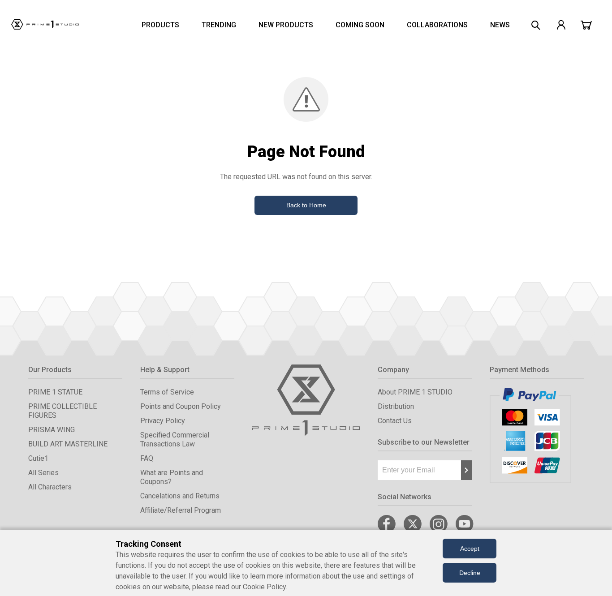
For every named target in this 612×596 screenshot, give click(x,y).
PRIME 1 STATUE (55, 392)
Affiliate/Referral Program (180, 510)
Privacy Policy (162, 420)
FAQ (146, 458)
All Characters (50, 487)
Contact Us (395, 420)
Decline (469, 572)
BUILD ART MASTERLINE (68, 444)
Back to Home (306, 205)
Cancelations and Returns (180, 496)
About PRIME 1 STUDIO (415, 392)
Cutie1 (38, 458)
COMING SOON (360, 25)
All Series (43, 472)
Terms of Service (167, 392)
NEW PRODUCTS (286, 25)
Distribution (396, 406)
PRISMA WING (51, 429)
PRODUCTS (160, 25)
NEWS (500, 25)
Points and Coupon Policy (180, 406)
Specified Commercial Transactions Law (174, 439)
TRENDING (219, 25)
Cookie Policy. (265, 587)
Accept (469, 548)
